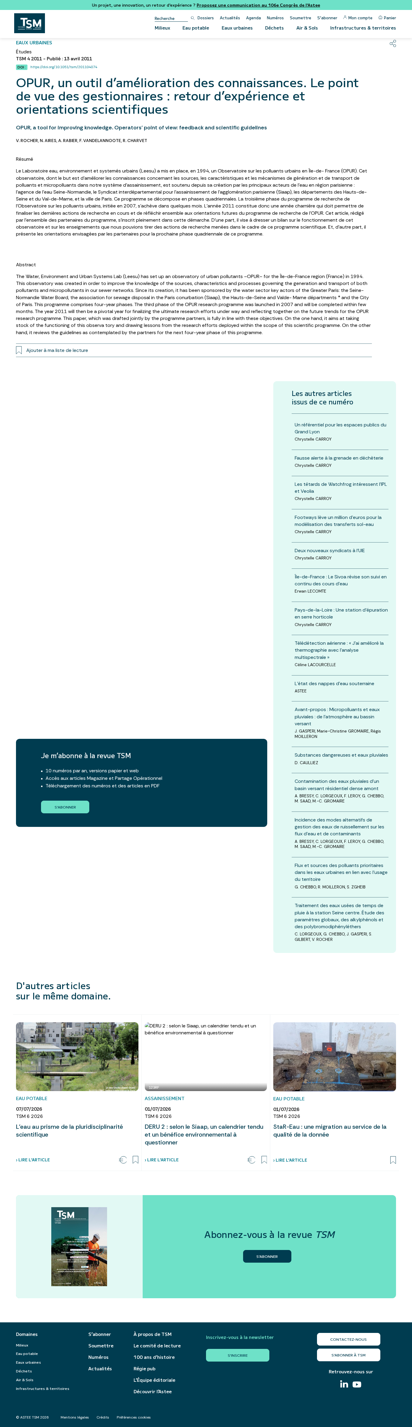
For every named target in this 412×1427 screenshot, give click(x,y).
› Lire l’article (33, 1160)
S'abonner (65, 806)
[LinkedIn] (344, 1384)
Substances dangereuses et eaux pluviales (341, 755)
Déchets (274, 27)
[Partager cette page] (393, 43)
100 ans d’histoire (154, 1357)
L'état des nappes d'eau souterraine (334, 683)
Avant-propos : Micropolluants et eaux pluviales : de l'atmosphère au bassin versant (337, 716)
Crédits (103, 1417)
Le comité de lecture (157, 1345)
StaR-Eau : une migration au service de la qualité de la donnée (330, 1130)
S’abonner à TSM (348, 1354)
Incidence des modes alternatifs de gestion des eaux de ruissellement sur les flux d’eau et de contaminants (339, 827)
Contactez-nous (348, 1339)
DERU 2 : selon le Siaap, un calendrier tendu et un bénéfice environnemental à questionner (204, 1134)
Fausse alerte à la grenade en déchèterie (339, 458)
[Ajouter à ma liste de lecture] (135, 1160)
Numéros (275, 18)
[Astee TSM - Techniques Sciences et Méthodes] (29, 23)
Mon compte (360, 18)
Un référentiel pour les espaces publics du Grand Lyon (340, 428)
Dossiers (206, 18)
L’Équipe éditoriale (154, 1380)
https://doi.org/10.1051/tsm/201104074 (63, 67)
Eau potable (195, 27)
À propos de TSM (153, 1334)
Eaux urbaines (237, 27)
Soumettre (300, 18)
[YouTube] (357, 1385)
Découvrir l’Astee (153, 1391)
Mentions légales (75, 1417)
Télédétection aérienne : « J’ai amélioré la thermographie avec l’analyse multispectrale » (339, 650)
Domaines (27, 1334)
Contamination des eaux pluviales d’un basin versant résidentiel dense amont (337, 784)
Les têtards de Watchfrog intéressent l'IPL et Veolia (341, 487)
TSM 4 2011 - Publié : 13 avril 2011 (54, 58)
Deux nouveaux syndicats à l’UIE (330, 550)
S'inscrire (238, 1355)
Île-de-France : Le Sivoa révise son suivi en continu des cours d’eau (341, 580)
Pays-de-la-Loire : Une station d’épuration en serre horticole (341, 613)
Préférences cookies (134, 1417)
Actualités (230, 18)
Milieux (162, 27)
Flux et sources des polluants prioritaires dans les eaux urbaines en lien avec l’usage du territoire (341, 872)
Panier (390, 18)
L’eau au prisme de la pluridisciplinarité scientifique (69, 1130)
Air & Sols (307, 27)
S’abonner (327, 18)
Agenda (253, 18)
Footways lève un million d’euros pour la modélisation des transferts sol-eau (338, 520)
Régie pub (144, 1368)
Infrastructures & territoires (363, 27)
